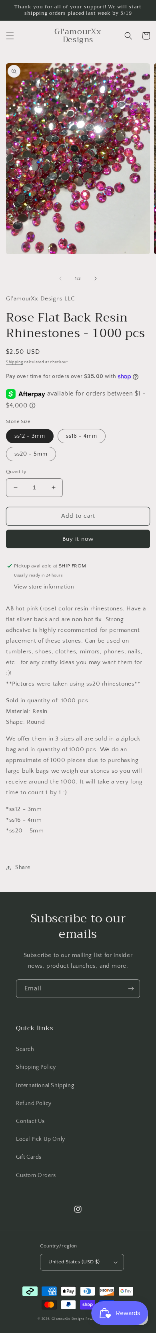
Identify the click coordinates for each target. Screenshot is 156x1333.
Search (25, 1049)
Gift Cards (29, 1157)
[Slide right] (95, 278)
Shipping (14, 362)
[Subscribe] (131, 988)
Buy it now (78, 539)
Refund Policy (34, 1103)
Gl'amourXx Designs (68, 1319)
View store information (44, 587)
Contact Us (30, 1121)
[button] (10, 36)
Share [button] (22, 867)
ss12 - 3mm (29, 436)
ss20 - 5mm (31, 454)
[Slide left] (60, 278)
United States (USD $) (74, 1262)
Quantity (16, 471)
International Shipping (45, 1085)
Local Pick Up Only (40, 1139)
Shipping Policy (36, 1067)
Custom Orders (36, 1175)
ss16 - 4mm (81, 436)
